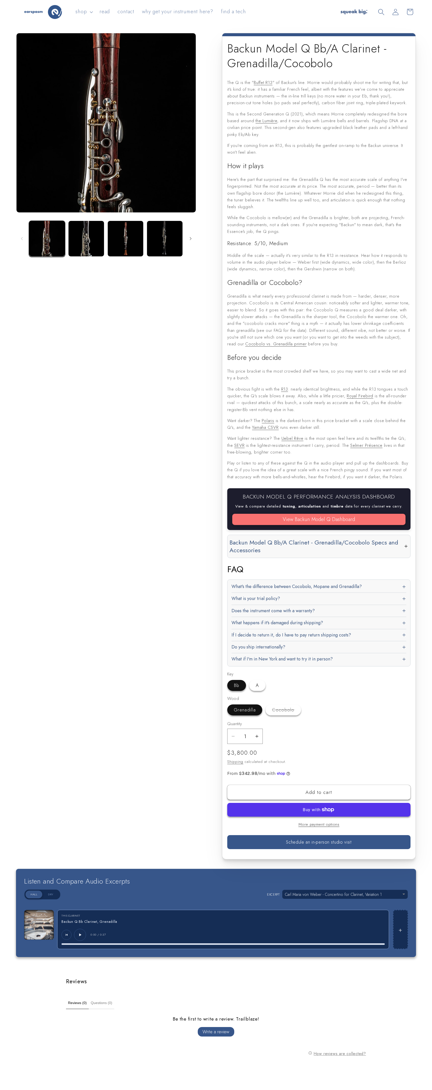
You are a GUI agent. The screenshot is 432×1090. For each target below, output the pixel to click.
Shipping (235, 761)
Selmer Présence (366, 445)
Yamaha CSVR (265, 427)
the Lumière (266, 121)
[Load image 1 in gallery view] (47, 239)
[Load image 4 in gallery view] (165, 239)
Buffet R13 (263, 82)
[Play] (80, 935)
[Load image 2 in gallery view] (86, 239)
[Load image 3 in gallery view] (126, 239)
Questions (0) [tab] (101, 1003)
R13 (284, 389)
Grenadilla (245, 710)
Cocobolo (286, 710)
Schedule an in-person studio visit (319, 842)
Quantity (234, 724)
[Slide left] (21, 238)
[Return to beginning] (67, 935)
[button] (84, 12)
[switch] (42, 894)
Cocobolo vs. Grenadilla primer (275, 344)
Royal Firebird (360, 396)
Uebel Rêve (293, 438)
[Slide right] (190, 238)
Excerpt (273, 894)
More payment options (319, 824)
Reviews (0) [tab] (77, 1003)
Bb (237, 685)
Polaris (268, 421)
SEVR (239, 445)
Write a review (215, 1032)
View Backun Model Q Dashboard (319, 519)
